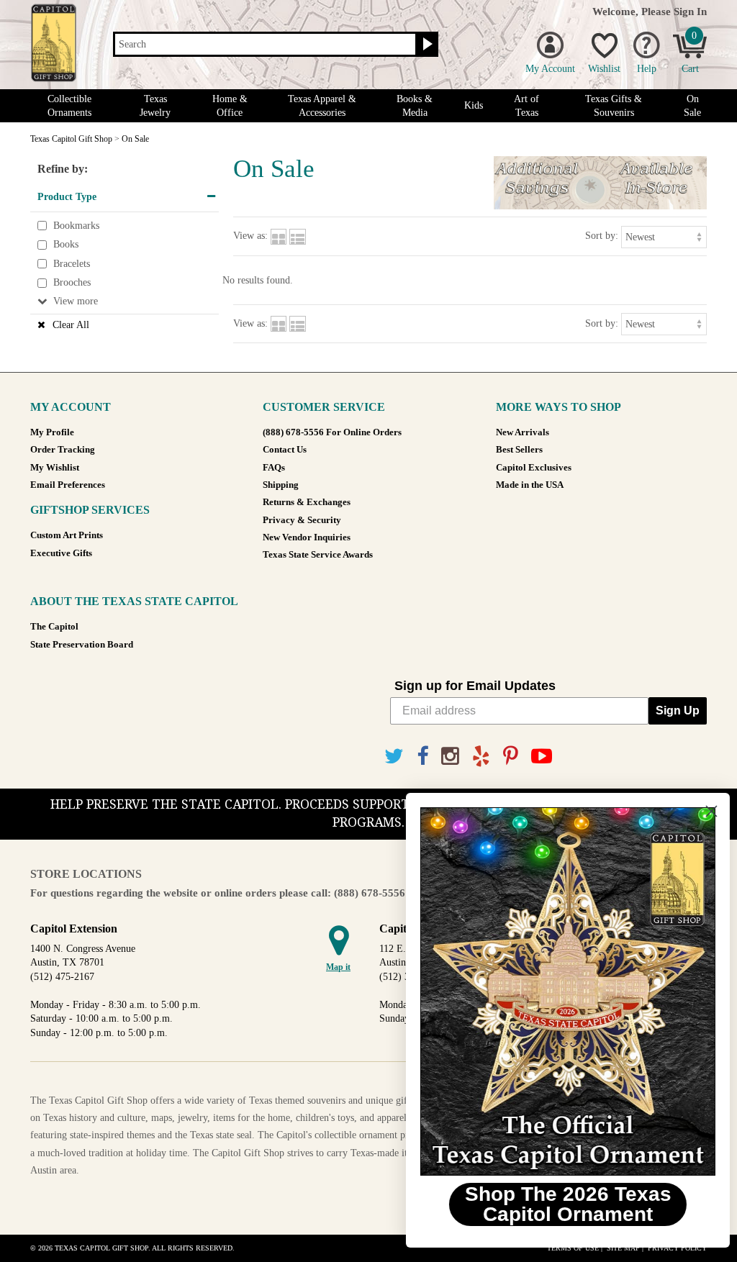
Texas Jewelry (155, 106)
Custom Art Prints (66, 535)
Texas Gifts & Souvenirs (613, 106)
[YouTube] (541, 756)
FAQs (274, 468)
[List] (297, 235)
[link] (560, 991)
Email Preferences (67, 485)
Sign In (690, 11)
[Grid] (278, 235)
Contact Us (285, 450)
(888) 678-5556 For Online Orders (332, 432)
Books (65, 244)
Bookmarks (76, 225)
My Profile (52, 432)
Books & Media (415, 106)
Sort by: (601, 235)
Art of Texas (526, 106)
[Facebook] (422, 756)
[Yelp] (481, 756)
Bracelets (71, 263)
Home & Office (230, 106)
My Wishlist (54, 468)
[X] (394, 756)
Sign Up (678, 710)
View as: (250, 235)
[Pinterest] (510, 756)
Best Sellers (519, 450)
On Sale (692, 106)
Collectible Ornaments (69, 106)
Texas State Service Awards (318, 555)
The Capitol (54, 627)
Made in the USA (530, 485)
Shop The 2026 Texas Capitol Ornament (561, 1204)
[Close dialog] (704, 811)
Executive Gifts (61, 553)
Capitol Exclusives (533, 468)
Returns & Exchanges (307, 502)
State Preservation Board (81, 645)
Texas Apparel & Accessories (322, 106)
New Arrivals (522, 432)
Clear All (71, 324)
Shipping (281, 485)
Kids (473, 105)
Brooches (72, 283)
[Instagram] (450, 756)
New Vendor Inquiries (307, 537)
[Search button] (425, 44)
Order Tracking (62, 450)
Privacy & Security (302, 520)
